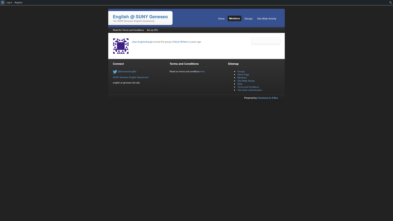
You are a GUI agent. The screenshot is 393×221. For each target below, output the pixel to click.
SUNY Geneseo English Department (130, 77)
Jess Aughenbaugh (142, 41)
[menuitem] (2, 2)
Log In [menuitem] (9, 2)
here (202, 71)
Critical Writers (180, 41)
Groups (241, 71)
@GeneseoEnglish (127, 71)
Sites (239, 83)
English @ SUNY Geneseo (140, 16)
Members (242, 77)
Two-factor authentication (249, 89)
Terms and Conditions (248, 86)
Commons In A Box (267, 97)
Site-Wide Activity (246, 80)
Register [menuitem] (19, 2)
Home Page (243, 74)
